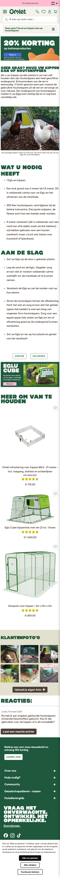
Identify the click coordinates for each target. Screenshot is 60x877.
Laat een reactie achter (18, 731)
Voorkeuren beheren (30, 872)
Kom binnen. (12, 825)
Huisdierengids (14, 798)
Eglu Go (23, 154)
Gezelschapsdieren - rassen (22, 791)
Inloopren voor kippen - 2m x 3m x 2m (30, 605)
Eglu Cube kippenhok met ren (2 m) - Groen (30, 527)
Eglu (18, 93)
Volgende (38, 356)
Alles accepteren (30, 858)
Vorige (19, 356)
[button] (30, 798)
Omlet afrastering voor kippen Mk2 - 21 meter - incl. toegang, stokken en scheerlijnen (30, 471)
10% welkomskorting (30, 3)
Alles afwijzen (30, 865)
